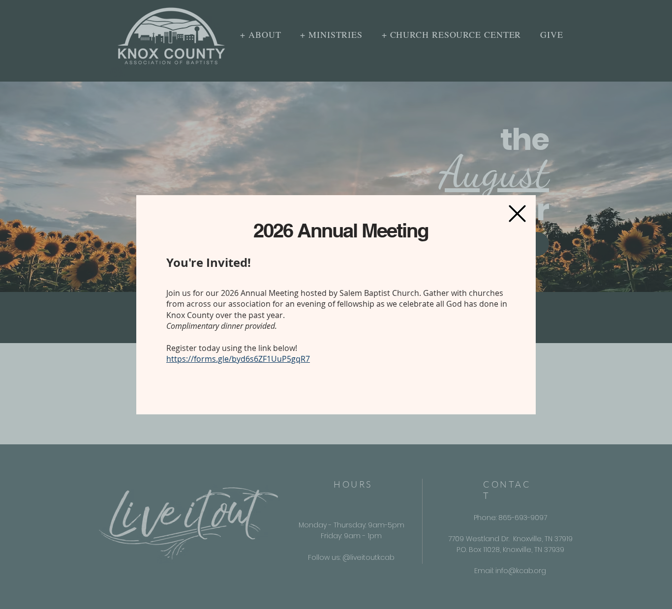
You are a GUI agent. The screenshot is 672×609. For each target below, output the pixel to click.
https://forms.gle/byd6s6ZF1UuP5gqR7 (238, 358)
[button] (517, 213)
